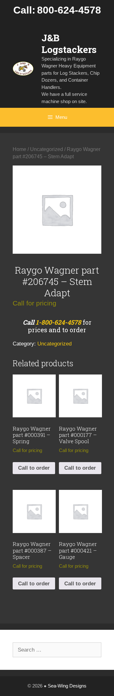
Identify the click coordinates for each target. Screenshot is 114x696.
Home (19, 149)
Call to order (34, 468)
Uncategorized (46, 149)
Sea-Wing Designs (67, 685)
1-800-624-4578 (58, 322)
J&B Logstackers (69, 43)
